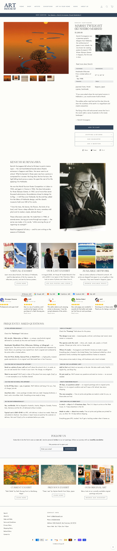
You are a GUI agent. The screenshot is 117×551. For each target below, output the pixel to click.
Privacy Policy (8, 525)
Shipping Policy (8, 528)
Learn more (21, 283)
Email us (54, 374)
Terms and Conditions (10, 522)
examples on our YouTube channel (22, 377)
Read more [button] (27, 313)
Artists (37, 6)
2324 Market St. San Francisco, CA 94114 (64, 523)
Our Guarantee (94, 139)
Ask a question (94, 144)
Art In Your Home (63, 6)
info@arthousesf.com (57, 516)
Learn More (58, 495)
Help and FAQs (8, 519)
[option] (58, 15)
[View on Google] (2, 300)
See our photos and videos (58, 283)
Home (22, 6)
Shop (29, 6)
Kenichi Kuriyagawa (83, 23)
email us (67, 374)
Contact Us (7, 534)
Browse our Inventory (96, 498)
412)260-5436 (56, 520)
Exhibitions (48, 6)
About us (84, 6)
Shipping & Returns (94, 134)
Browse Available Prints (95, 283)
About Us (6, 516)
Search (5, 513)
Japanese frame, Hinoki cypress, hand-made (83, 88)
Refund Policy (7, 531)
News (75, 6)
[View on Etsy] (49, 300)
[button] (1, 306)
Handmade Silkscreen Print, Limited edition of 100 (83, 73)
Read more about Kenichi (84, 64)
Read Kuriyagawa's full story (20, 229)
